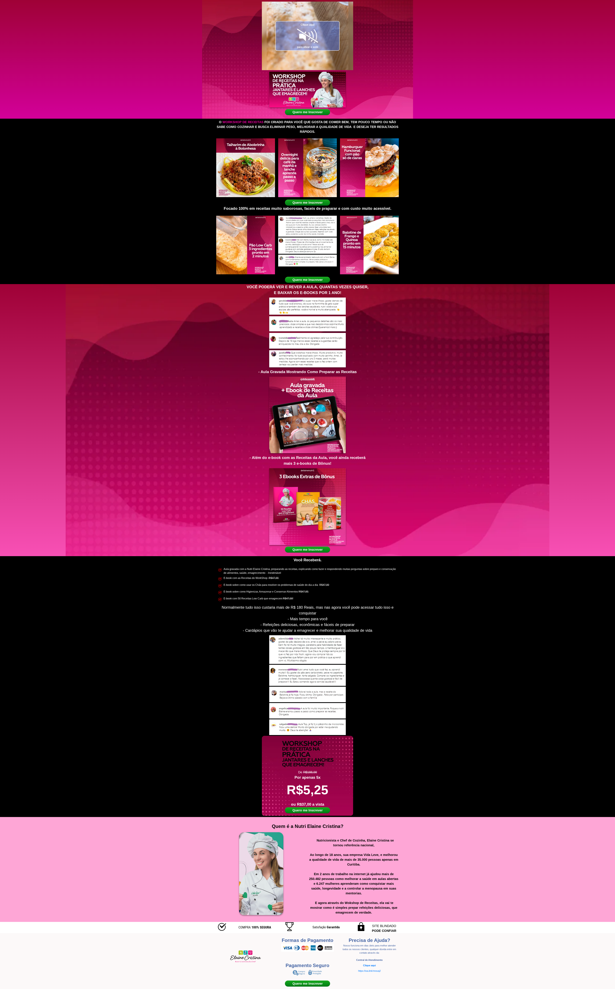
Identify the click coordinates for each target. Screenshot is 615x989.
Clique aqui (369, 965)
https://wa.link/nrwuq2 (369, 970)
